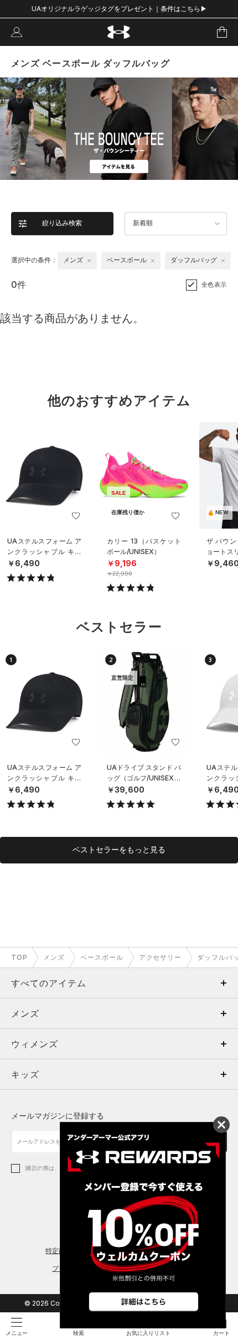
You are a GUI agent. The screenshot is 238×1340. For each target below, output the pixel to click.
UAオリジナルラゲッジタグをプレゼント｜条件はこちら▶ (119, 8)
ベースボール (101, 957)
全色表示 (214, 284)
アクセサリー (160, 957)
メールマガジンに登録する (57, 1115)
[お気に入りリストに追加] (76, 516)
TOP (19, 957)
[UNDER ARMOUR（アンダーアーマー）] (119, 32)
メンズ (54, 957)
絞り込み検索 (62, 223)
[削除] (89, 260)
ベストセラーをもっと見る (119, 849)
